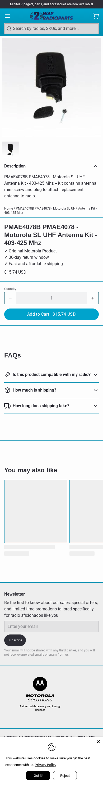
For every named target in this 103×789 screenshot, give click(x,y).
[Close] (98, 741)
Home (8, 208)
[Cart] (93, 16)
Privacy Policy (45, 764)
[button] (51, 314)
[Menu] (9, 16)
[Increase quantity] (93, 298)
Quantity (10, 289)
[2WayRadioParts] (51, 16)
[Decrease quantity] (10, 298)
